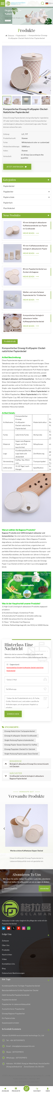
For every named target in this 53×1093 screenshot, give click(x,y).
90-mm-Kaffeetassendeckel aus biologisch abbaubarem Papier (35, 247)
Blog (4, 968)
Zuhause (11, 36)
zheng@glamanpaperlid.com (23, 1046)
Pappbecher (8, 191)
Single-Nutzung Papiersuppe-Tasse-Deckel (21, 754)
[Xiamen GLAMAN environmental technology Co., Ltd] (16, 3)
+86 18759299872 (17, 1040)
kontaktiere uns (8, 964)
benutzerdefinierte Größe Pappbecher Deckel (20, 990)
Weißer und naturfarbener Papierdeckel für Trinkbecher (34, 293)
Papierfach (7, 203)
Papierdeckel (8, 186)
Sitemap (32, 1079)
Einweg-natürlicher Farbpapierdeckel (20, 731)
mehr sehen (28, 233)
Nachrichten (7, 954)
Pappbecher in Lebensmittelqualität (16, 1004)
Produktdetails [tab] (10, 341)
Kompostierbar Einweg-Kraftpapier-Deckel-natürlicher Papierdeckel (25, 669)
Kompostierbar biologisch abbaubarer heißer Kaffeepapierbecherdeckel (33, 318)
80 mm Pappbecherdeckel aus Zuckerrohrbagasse (35, 270)
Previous (4, 828)
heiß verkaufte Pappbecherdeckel (15, 995)
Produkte (5, 950)
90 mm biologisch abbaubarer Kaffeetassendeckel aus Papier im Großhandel (35, 225)
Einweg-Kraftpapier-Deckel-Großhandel (21, 736)
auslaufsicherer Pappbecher (13, 1009)
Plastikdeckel (9, 208)
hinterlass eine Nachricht (26, 1088)
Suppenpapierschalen (10, 1023)
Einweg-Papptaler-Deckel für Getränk (20, 749)
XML (38, 1079)
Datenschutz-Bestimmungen (13, 973)
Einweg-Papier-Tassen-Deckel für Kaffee (21, 745)
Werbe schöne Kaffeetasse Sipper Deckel (26, 851)
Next (49, 828)
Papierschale (8, 197)
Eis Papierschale (8, 1018)
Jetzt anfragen (15, 167)
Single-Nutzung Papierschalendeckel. (19, 740)
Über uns (5, 945)
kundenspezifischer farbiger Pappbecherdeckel (21, 986)
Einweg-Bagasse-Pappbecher (13, 1013)
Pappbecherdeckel (9, 999)
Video (4, 959)
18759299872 (18, 1052)
